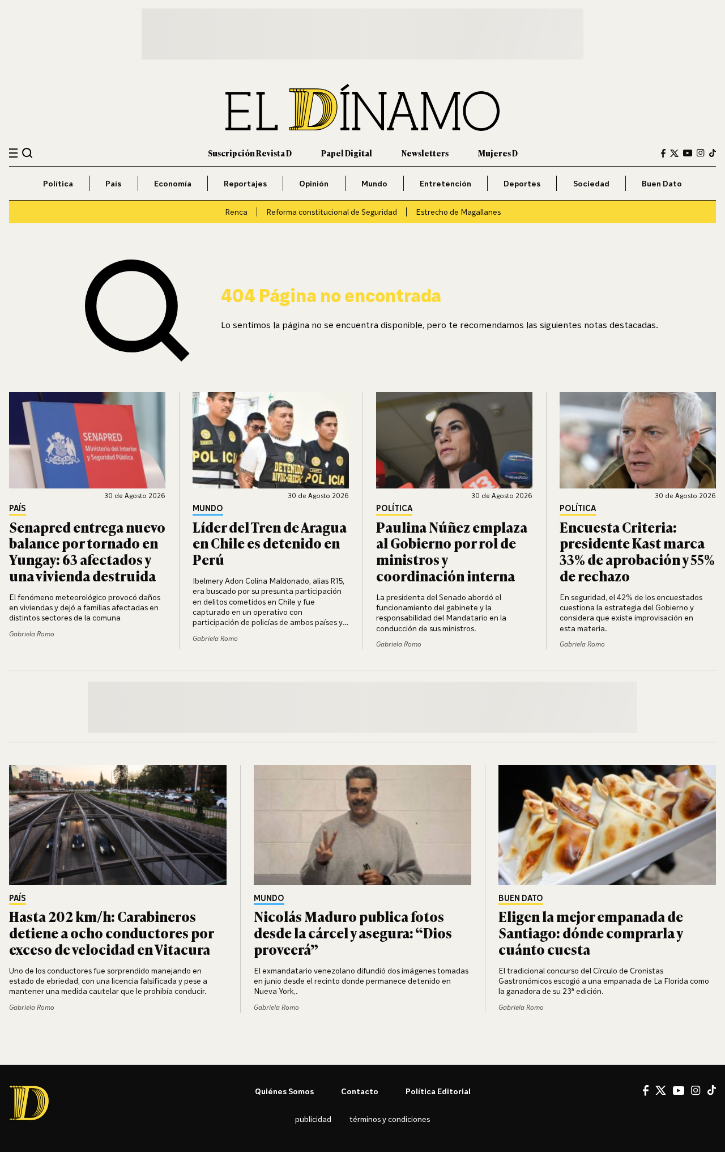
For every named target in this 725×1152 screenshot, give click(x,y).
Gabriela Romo (31, 634)
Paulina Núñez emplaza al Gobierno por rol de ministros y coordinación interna (451, 551)
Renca (236, 211)
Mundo (374, 183)
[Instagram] (701, 153)
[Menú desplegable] (13, 153)
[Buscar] (27, 153)
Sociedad (591, 183)
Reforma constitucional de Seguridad (331, 211)
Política (58, 183)
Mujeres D (498, 153)
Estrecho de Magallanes (458, 211)
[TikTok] (712, 153)
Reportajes (245, 183)
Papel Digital (346, 153)
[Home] (362, 107)
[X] (660, 1090)
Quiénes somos (284, 1091)
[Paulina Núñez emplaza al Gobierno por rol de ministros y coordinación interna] (454, 440)
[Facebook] (663, 153)
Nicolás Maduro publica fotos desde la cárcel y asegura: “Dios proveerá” (353, 932)
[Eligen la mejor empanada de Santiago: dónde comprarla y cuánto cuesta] (607, 825)
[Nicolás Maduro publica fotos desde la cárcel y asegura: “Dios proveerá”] (362, 825)
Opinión (314, 183)
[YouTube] (687, 153)
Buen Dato (662, 183)
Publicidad (313, 1119)
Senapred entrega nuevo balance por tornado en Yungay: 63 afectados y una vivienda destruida (87, 551)
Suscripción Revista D (250, 153)
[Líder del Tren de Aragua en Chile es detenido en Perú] (271, 440)
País (113, 183)
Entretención (445, 183)
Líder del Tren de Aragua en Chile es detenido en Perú (270, 543)
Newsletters (425, 153)
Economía (172, 183)
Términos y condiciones (389, 1119)
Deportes (522, 183)
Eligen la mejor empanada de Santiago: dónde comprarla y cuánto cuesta (590, 932)
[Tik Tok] (711, 1090)
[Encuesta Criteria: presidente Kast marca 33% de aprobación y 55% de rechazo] (638, 440)
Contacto (359, 1091)
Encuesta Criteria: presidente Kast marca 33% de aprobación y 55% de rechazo (637, 551)
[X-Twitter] (674, 153)
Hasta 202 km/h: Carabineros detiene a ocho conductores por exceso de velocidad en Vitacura (111, 932)
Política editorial (438, 1091)
